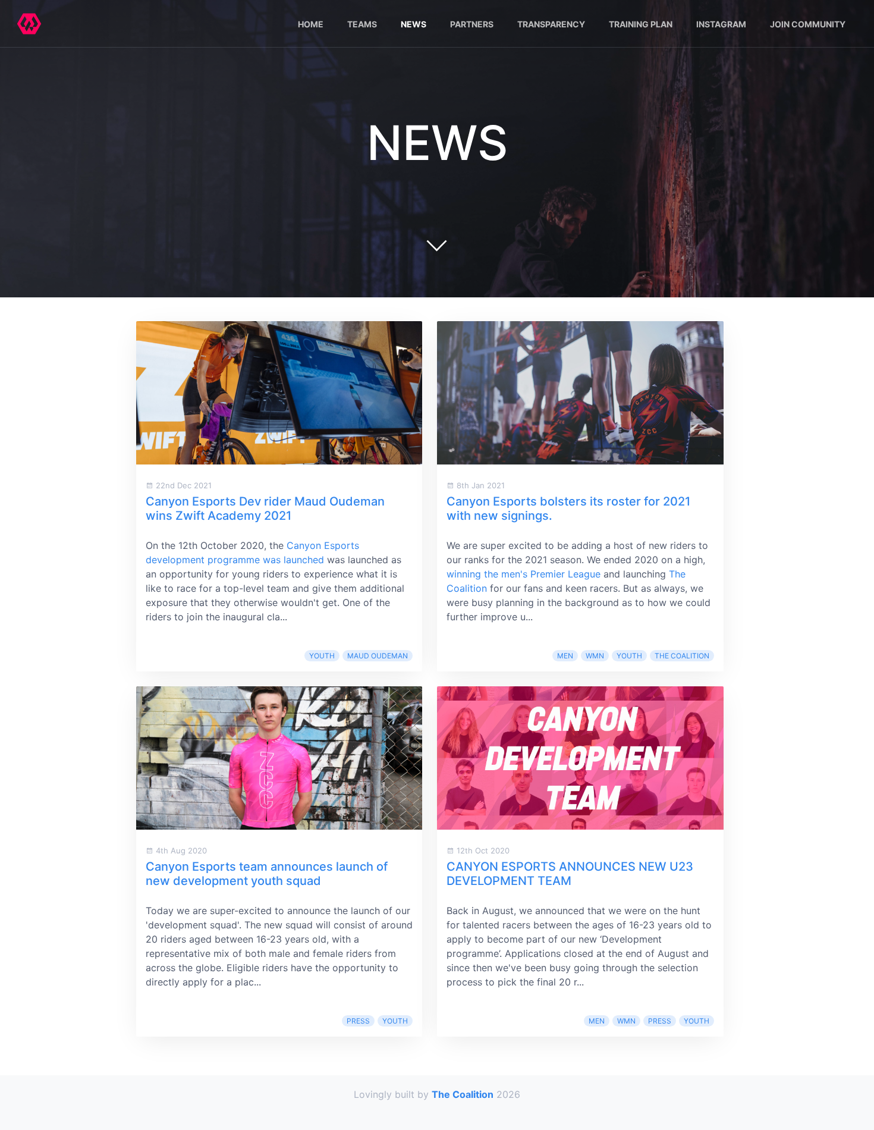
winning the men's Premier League (524, 574)
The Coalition (682, 655)
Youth (322, 655)
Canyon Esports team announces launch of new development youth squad (267, 873)
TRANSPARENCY (551, 24)
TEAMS (362, 24)
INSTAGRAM (721, 24)
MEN (565, 655)
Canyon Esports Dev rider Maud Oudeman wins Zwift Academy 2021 (265, 508)
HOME (310, 24)
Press (358, 1020)
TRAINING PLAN (640, 24)
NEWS (413, 24)
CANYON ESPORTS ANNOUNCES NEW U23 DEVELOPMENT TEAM (570, 873)
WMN (595, 655)
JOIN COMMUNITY (807, 24)
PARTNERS (471, 24)
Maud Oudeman (377, 655)
